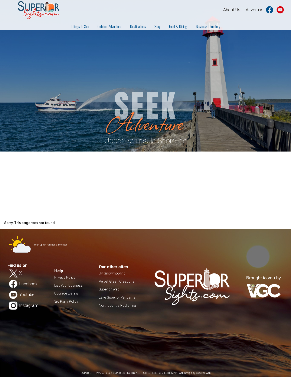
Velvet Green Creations (116, 281)
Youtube (27, 294)
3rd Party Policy (66, 301)
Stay (157, 26)
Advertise (254, 9)
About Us (231, 9)
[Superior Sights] (30, 9)
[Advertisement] (145, 183)
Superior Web (109, 289)
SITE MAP (171, 372)
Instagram (28, 305)
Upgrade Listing (66, 293)
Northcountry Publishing (117, 305)
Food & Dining (178, 26)
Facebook (28, 283)
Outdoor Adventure (109, 26)
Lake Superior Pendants (117, 297)
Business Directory (208, 26)
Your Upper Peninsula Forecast (50, 244)
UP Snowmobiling (112, 273)
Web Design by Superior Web (195, 372)
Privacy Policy (64, 277)
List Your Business (68, 285)
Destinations (138, 26)
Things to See (80, 26)
